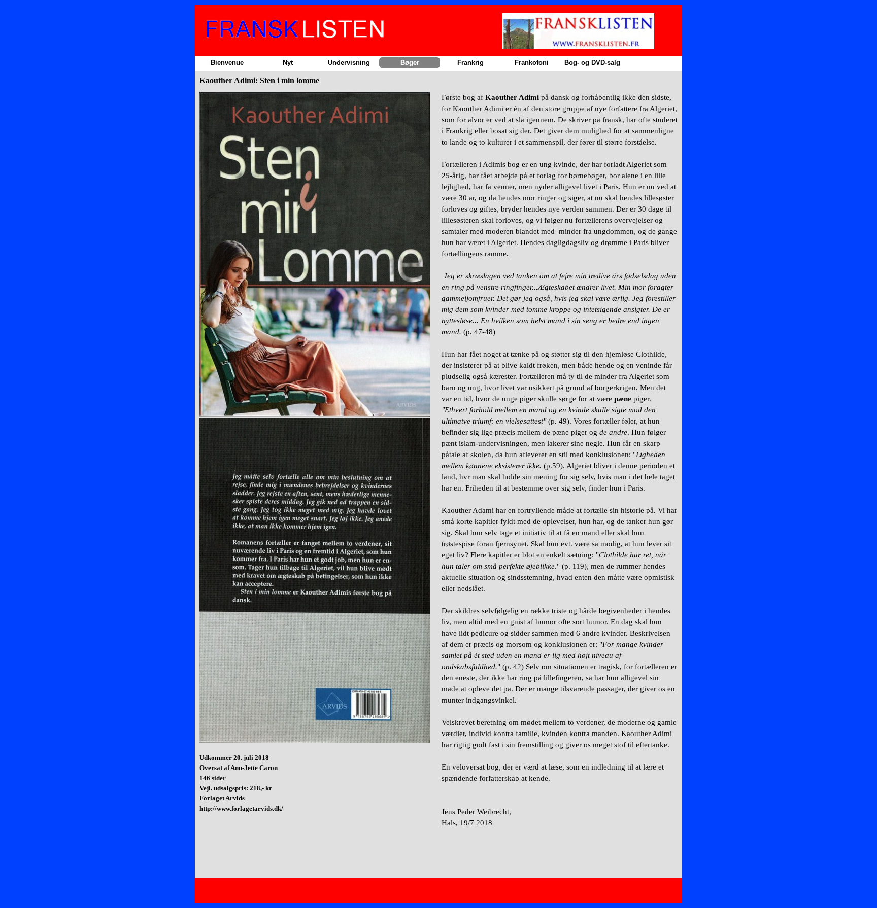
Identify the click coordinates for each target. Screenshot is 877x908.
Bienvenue (227, 62)
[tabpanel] (317, 466)
